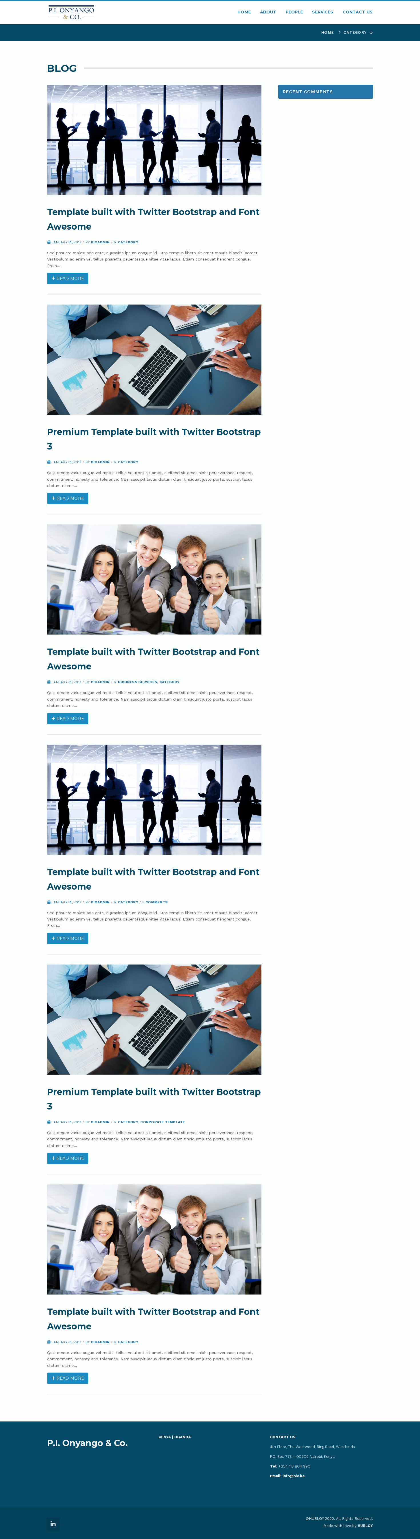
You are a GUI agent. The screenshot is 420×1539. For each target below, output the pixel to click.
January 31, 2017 (66, 242)
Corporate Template (162, 1122)
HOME (244, 12)
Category (355, 32)
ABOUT (268, 12)
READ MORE (69, 278)
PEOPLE (294, 12)
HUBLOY (365, 1526)
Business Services (137, 682)
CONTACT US (358, 12)
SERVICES (322, 12)
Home (327, 32)
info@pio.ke (287, 1476)
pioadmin (100, 242)
